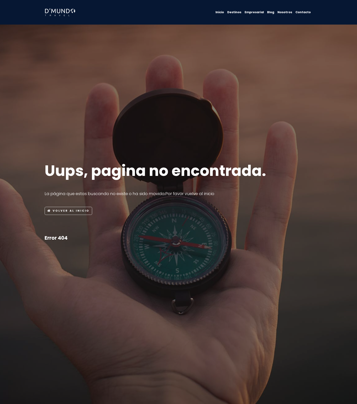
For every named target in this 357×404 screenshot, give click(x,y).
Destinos (234, 12)
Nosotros (284, 12)
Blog (270, 12)
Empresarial (254, 12)
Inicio (219, 12)
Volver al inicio (71, 210)
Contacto (303, 12)
